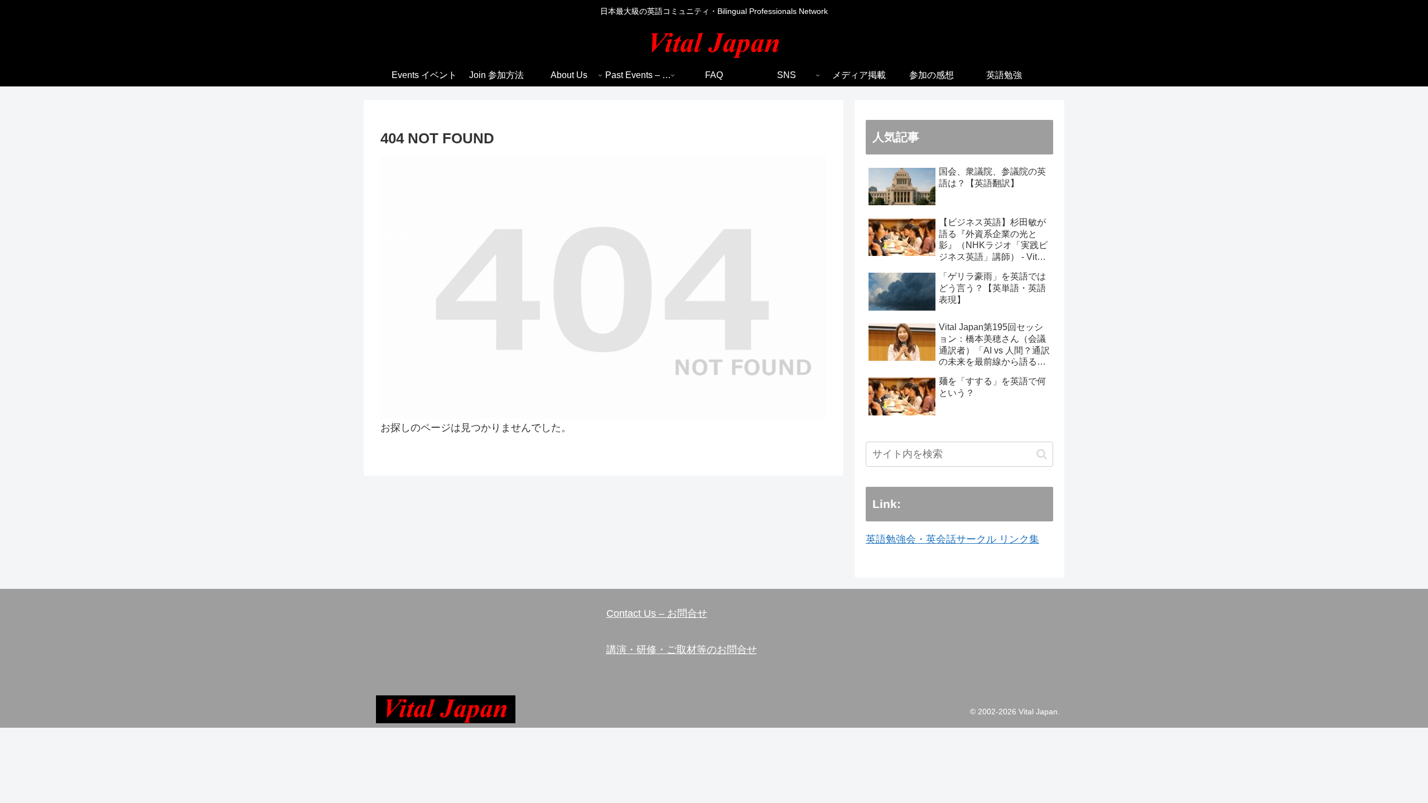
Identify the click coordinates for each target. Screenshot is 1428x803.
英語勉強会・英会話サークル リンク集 (952, 539)
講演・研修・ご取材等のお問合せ (681, 649)
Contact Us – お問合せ (656, 613)
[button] (1041, 454)
